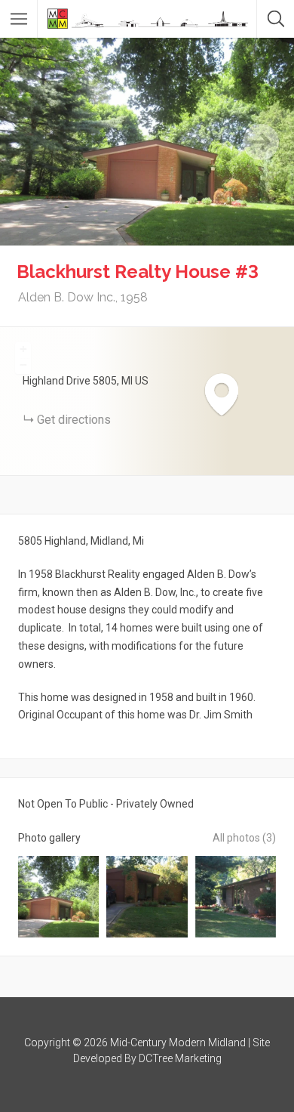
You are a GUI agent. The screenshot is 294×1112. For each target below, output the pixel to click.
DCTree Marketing (180, 1058)
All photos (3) (244, 838)
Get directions (74, 419)
